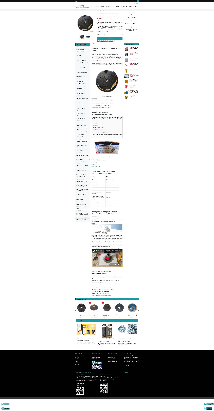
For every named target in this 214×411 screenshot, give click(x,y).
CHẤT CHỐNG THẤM (80, 51)
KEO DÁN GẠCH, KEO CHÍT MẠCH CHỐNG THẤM (81, 186)
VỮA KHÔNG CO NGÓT (80, 118)
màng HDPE (79, 88)
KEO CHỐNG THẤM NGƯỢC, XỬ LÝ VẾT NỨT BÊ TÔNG (81, 174)
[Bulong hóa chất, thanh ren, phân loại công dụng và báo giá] (107, 331)
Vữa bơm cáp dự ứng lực (81, 125)
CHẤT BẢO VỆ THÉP (80, 179)
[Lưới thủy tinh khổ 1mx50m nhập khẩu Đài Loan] (126, 76)
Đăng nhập (126, 3)
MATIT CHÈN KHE (79, 210)
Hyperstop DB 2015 (95, 101)
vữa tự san (79, 139)
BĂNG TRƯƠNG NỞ (80, 49)
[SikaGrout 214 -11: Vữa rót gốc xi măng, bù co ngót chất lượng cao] (126, 98)
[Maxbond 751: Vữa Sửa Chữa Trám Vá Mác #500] (126, 60)
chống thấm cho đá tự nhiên (82, 67)
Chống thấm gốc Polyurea (82, 72)
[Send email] (114, 41)
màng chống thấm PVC (81, 93)
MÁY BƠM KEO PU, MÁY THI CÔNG (81, 208)
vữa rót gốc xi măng (80, 120)
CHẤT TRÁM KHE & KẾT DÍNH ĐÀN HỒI (82, 156)
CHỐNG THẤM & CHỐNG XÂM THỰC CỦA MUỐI (82, 190)
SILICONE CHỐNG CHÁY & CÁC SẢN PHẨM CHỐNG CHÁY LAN (82, 214)
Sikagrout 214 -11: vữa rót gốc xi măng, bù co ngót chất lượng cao (134, 97)
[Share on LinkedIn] (110, 41)
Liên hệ (136, 6)
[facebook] (127, 365)
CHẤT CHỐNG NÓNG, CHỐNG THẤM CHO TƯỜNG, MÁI (82, 194)
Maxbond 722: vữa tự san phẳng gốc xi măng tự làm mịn (134, 53)
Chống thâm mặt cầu (81, 70)
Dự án (113, 6)
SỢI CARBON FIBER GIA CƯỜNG (81, 220)
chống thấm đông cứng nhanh (82, 57)
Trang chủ (97, 6)
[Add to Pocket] (106, 41)
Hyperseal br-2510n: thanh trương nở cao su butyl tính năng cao (81, 315)
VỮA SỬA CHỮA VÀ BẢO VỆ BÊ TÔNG (82, 129)
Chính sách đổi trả (111, 357)
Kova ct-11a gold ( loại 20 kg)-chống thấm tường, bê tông (134, 86)
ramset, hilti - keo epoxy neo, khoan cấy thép (82, 150)
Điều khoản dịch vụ (95, 358)
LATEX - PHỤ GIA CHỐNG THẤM (82, 46)
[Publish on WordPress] (112, 41)
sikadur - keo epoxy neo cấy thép (82, 146)
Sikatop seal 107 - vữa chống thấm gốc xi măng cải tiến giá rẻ (134, 91)
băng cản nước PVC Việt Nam (82, 165)
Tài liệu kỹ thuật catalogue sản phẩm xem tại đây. (101, 295)
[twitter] (125, 365)
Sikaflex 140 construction (134, 63)
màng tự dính (79, 78)
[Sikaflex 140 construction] (126, 65)
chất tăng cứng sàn (80, 134)
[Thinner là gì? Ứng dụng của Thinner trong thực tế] (127, 331)
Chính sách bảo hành (112, 355)
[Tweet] (100, 41)
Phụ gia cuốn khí (80, 110)
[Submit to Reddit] (108, 41)
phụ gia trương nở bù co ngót (82, 105)
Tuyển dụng (131, 6)
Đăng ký (130, 3)
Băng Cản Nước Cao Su (81, 170)
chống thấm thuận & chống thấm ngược (82, 55)
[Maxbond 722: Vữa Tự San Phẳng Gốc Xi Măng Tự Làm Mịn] (126, 54)
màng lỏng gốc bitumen (81, 83)
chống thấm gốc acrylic (81, 65)
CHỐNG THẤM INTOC (80, 199)
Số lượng (98, 34)
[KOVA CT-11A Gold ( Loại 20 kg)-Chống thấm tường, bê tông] (126, 87)
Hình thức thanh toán (95, 355)
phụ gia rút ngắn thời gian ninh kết (82, 99)
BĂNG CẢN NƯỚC (79, 159)
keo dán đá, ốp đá (80, 152)
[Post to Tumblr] (102, 41)
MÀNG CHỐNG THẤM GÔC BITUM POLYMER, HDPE (81, 76)
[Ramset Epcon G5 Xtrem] (126, 49)
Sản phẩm (108, 6)
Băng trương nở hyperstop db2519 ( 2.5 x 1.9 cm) (132, 315)
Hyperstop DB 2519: (95, 103)
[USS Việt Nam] (82, 5)
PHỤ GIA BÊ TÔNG (80, 96)
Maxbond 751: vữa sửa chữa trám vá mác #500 (134, 58)
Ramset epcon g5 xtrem (134, 47)
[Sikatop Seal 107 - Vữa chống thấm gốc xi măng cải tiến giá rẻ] (126, 92)
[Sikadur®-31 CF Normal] (126, 70)
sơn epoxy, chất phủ (81, 136)
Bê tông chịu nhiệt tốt (81, 108)
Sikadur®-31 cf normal (134, 68)
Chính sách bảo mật (111, 360)
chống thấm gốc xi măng (81, 60)
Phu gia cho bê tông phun (82, 115)
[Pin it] (104, 41)
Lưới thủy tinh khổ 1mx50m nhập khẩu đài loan (134, 75)
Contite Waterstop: (95, 107)
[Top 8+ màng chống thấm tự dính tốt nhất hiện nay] (86, 331)
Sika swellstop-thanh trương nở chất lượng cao (107, 315)
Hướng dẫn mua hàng (96, 357)
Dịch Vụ (117, 6)
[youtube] (129, 365)
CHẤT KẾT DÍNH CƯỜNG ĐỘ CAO (81, 142)
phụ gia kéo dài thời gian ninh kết (82, 103)
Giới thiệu (102, 6)
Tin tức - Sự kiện (124, 6)
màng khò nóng (80, 81)
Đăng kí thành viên (95, 360)
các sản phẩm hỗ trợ (81, 86)
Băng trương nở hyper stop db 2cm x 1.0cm (119, 315)
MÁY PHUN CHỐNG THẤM (81, 204)
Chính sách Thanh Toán (112, 361)
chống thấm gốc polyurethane (82, 62)
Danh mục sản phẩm (81, 44)
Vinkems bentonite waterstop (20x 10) (94, 315)
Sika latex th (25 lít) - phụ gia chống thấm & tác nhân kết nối (134, 80)
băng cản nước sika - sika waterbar (82, 162)
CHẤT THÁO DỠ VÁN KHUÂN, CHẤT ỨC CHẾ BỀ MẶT (82, 182)
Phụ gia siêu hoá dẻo (81, 113)
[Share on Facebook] (98, 41)
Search (138, 1)
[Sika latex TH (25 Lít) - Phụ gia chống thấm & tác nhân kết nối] (126, 81)
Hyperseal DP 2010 (95, 105)
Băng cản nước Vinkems (81, 167)
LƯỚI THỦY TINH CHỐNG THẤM (82, 217)
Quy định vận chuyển (112, 358)
